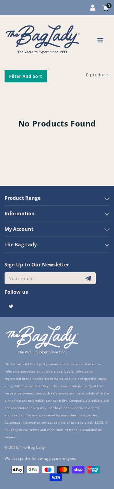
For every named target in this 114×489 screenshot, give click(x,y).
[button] (100, 41)
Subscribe (89, 278)
